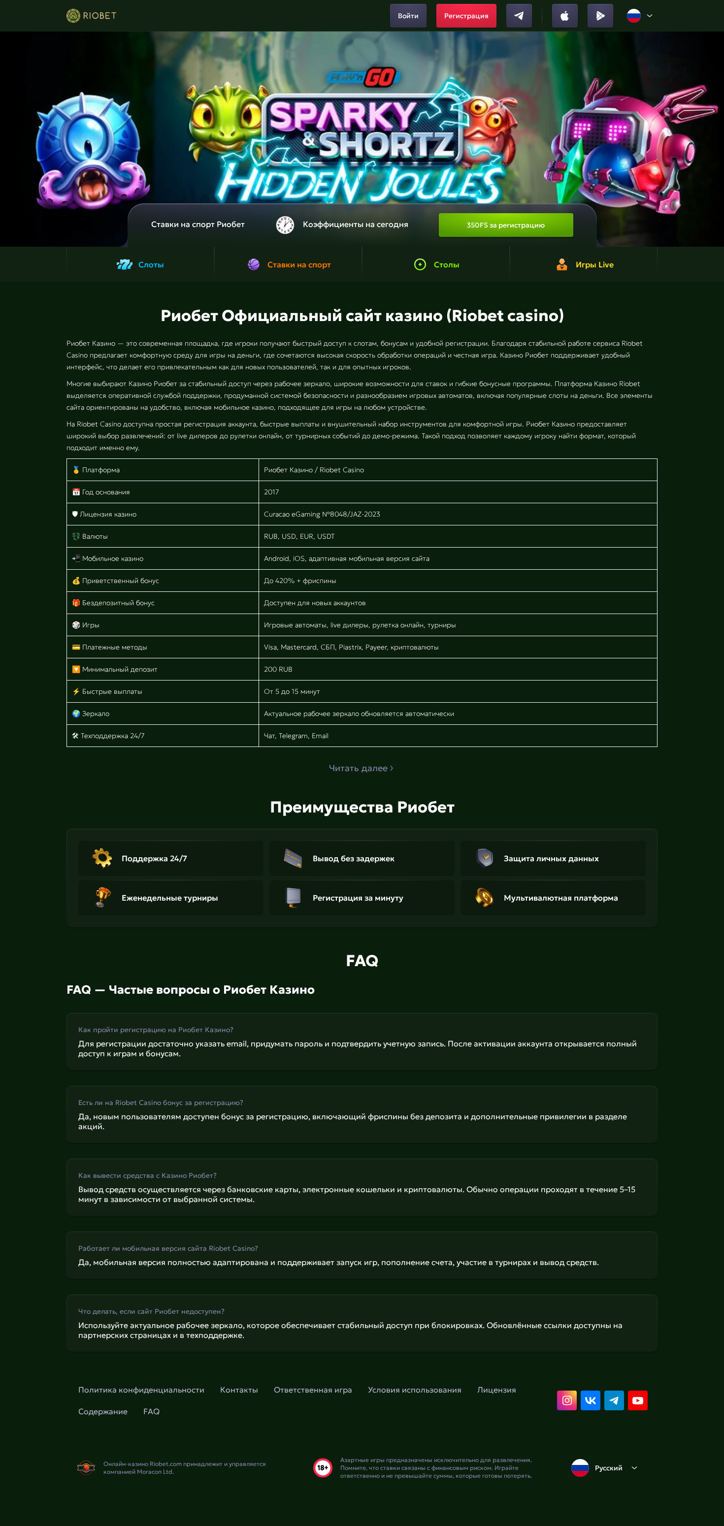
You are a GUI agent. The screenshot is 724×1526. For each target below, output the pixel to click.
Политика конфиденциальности (141, 1390)
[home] (91, 16)
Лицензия (496, 1390)
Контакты (239, 1390)
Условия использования (414, 1390)
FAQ (151, 1411)
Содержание (103, 1411)
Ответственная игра (313, 1390)
